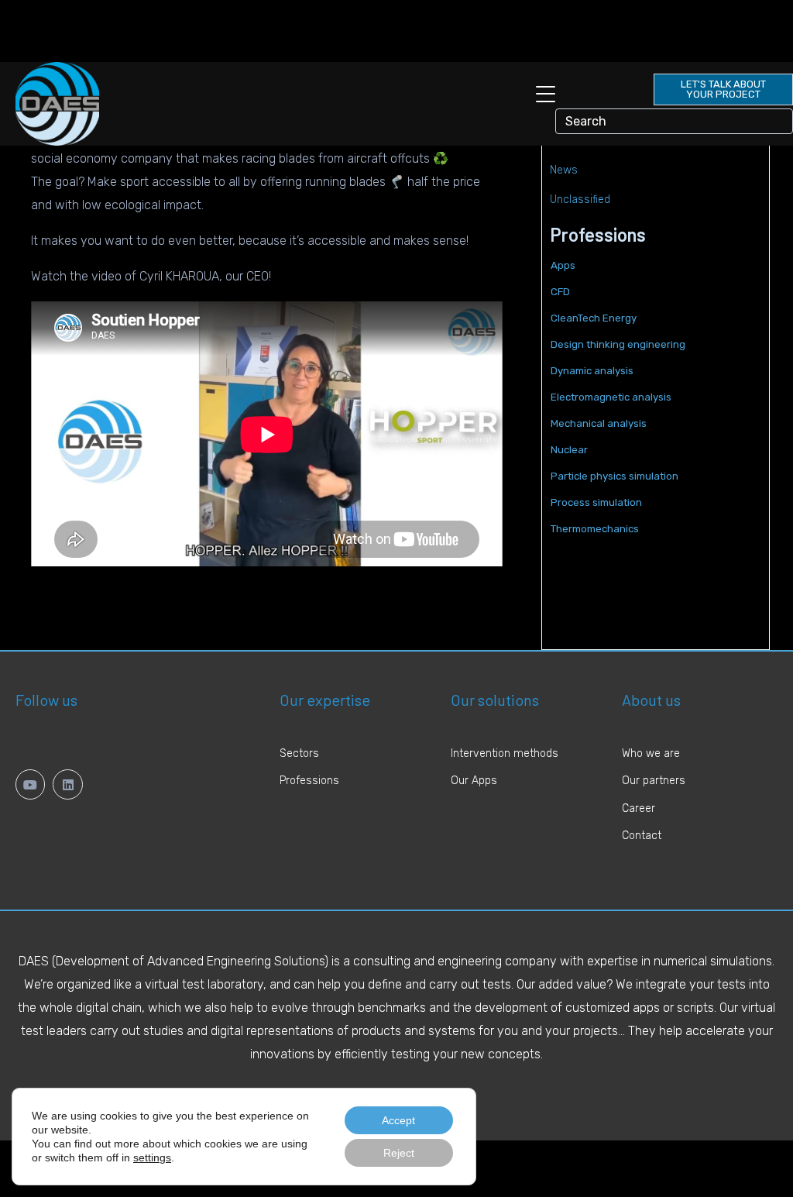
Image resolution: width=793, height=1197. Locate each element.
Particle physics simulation (614, 476)
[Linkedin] (67, 784)
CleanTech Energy (594, 318)
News (564, 170)
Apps (563, 265)
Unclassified (580, 199)
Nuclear (569, 450)
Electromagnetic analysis (611, 397)
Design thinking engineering (618, 344)
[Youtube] (30, 784)
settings (152, 1157)
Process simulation (596, 502)
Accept (398, 1120)
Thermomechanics (595, 529)
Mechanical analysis (599, 423)
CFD (560, 292)
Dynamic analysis (592, 371)
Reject (398, 1153)
